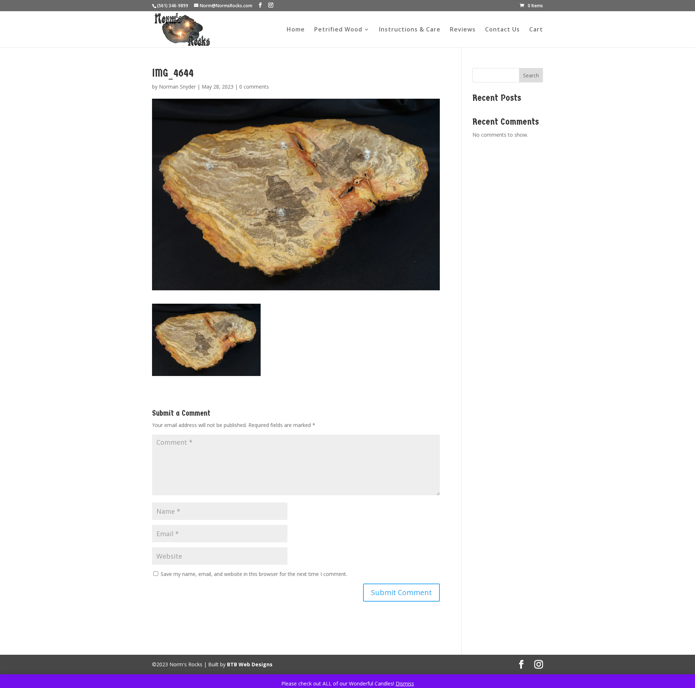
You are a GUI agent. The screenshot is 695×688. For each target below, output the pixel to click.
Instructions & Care (410, 30)
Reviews (463, 30)
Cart (536, 30)
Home (296, 30)
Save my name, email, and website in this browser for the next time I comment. (254, 574)
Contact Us (502, 30)
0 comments (254, 86)
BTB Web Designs (250, 664)
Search (531, 75)
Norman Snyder (177, 86)
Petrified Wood (338, 30)
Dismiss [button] (405, 683)
